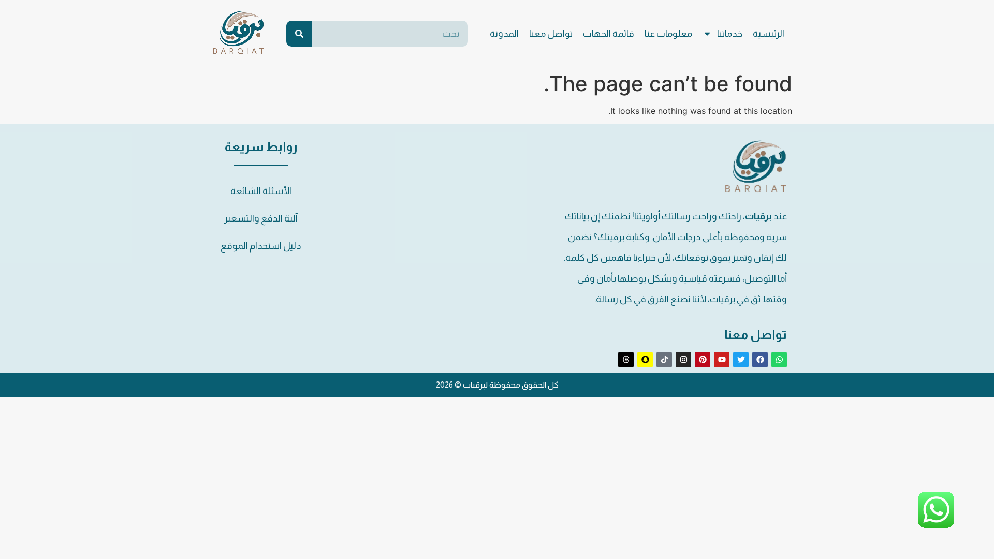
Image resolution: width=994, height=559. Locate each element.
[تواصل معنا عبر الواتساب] (936, 525)
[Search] (299, 34)
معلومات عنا (668, 33)
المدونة (504, 33)
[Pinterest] (702, 359)
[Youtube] (721, 359)
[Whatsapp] (779, 359)
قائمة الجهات (608, 33)
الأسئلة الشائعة (260, 191)
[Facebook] (760, 359)
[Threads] (626, 359)
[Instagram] (683, 359)
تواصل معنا (551, 33)
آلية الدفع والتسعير (261, 218)
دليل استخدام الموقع (261, 246)
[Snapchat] (645, 359)
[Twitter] (741, 359)
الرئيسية (768, 33)
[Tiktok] (664, 359)
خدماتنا (729, 33)
